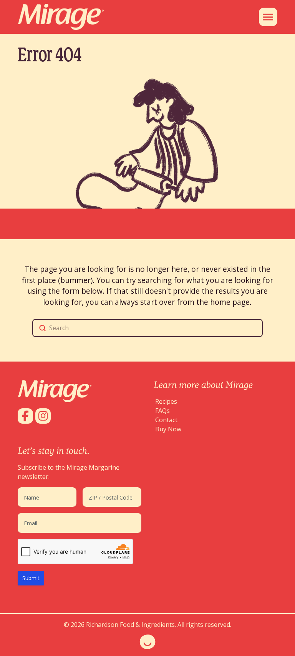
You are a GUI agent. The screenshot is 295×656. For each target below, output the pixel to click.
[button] (268, 17)
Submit (31, 578)
